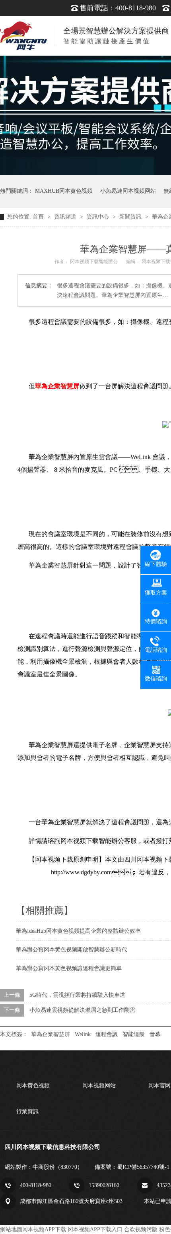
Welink (83, 1034)
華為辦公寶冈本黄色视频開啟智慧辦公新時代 (71, 950)
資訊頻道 (66, 217)
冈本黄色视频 (33, 1086)
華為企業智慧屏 (50, 1034)
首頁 (39, 217)
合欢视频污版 (140, 1229)
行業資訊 (27, 1111)
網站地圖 (11, 1229)
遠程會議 (106, 1034)
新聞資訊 (131, 217)
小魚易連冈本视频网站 (128, 191)
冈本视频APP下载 (44, 1229)
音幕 (155, 1034)
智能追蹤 (133, 1034)
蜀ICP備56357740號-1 (143, 1167)
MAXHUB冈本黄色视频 (64, 191)
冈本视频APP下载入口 (95, 1229)
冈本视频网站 (99, 1086)
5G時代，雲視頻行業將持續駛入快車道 (77, 995)
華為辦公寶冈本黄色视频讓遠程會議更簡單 (69, 968)
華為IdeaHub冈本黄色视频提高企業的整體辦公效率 (78, 931)
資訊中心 (99, 217)
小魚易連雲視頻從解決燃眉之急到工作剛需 (82, 1010)
